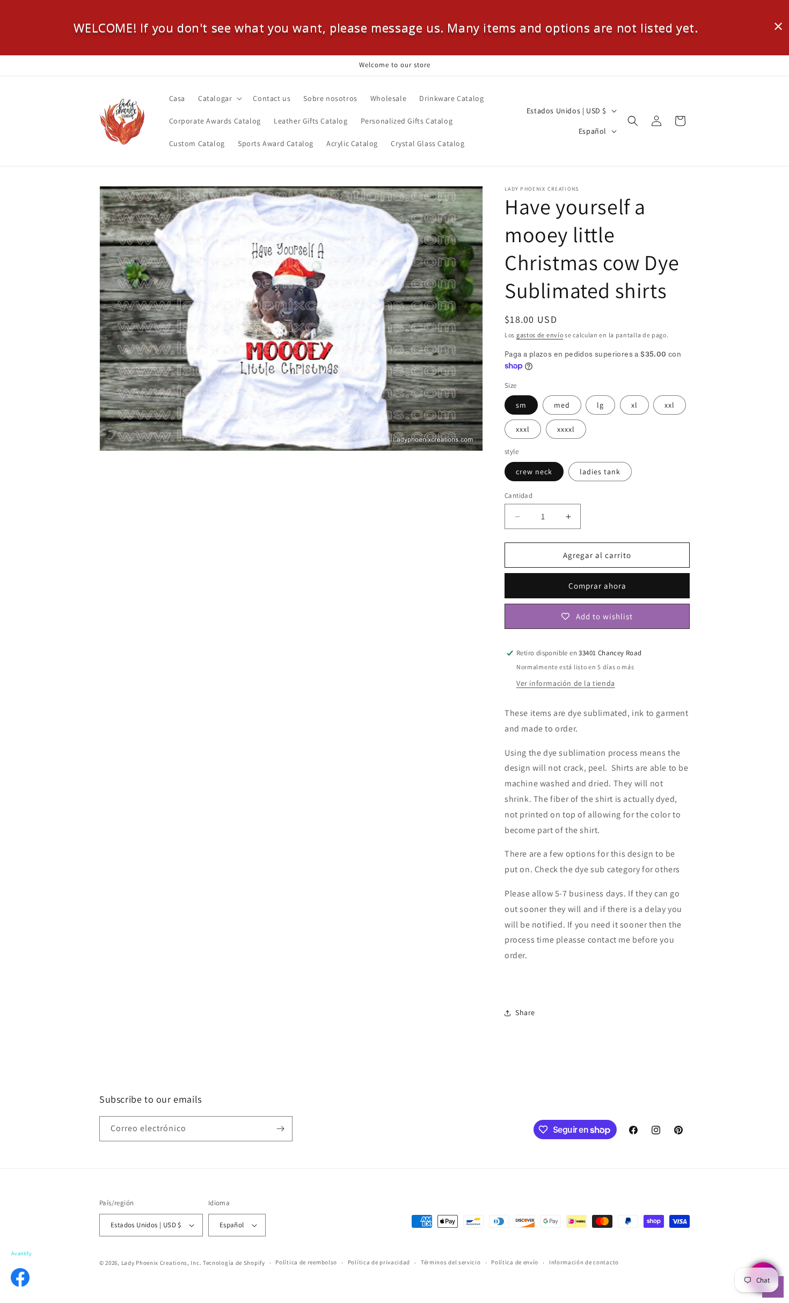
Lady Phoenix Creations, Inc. (161, 1262)
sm (521, 405)
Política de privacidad (379, 1262)
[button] (219, 98)
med (562, 405)
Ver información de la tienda (565, 683)
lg (600, 405)
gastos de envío (540, 335)
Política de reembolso (306, 1262)
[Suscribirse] (280, 1128)
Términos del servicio (451, 1262)
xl (634, 405)
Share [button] (525, 1012)
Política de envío (514, 1262)
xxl (669, 405)
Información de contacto (584, 1262)
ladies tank (600, 471)
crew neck (534, 471)
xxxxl (566, 429)
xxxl (523, 429)
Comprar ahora (597, 586)
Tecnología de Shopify (234, 1262)
